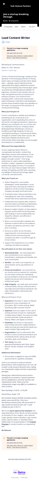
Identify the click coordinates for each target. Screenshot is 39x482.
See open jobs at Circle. (14, 53)
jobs (16, 27)
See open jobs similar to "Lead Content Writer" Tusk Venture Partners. (20, 57)
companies (8, 27)
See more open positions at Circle (19, 459)
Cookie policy (24, 477)
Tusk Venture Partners (20, 6)
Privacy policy (15, 477)
